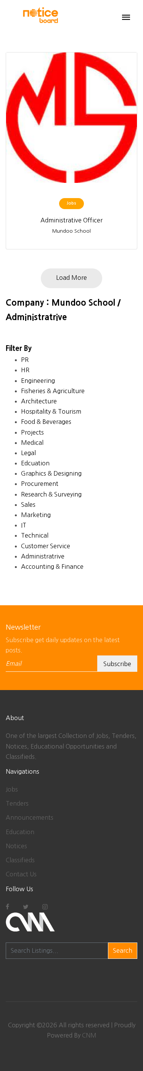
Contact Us (21, 874)
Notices (16, 846)
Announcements (29, 817)
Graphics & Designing (51, 473)
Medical (32, 443)
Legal (28, 453)
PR (25, 360)
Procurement (39, 484)
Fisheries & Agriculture (53, 391)
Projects (32, 432)
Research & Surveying (51, 494)
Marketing (36, 515)
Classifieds (20, 860)
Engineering (38, 381)
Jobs (12, 789)
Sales (28, 504)
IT (23, 525)
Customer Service (45, 546)
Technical (34, 535)
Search (122, 950)
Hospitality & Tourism (51, 411)
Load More (71, 277)
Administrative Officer (71, 220)
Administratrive (42, 556)
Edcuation (35, 463)
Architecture (39, 401)
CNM (89, 1035)
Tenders (17, 803)
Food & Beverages (46, 422)
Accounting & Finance (52, 566)
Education (20, 832)
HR (25, 370)
